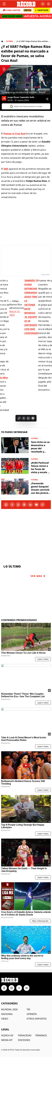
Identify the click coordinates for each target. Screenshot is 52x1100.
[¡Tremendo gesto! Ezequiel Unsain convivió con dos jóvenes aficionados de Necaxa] (26, 486)
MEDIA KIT (7, 1040)
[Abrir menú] (4, 4)
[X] (18, 504)
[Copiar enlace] (19, 418)
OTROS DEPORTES (37, 1018)
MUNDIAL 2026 (9, 1009)
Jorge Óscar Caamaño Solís (21, 97)
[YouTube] (26, 988)
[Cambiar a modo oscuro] (42, 4)
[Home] (2, 41)
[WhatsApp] (6, 504)
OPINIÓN (32, 1014)
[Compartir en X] (23, 418)
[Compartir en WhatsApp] (28, 418)
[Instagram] (11, 988)
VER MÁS (36, 576)
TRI (28, 1009)
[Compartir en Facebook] (33, 418)
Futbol (9, 41)
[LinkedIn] (30, 504)
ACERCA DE (7, 1035)
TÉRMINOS (41, 1035)
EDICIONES (24, 1040)
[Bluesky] (36, 504)
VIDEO (4, 1018)
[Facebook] (12, 504)
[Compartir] (47, 99)
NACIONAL (7, 1014)
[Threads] (24, 504)
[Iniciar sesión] (48, 4)
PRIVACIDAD (24, 1035)
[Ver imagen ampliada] (26, 79)
